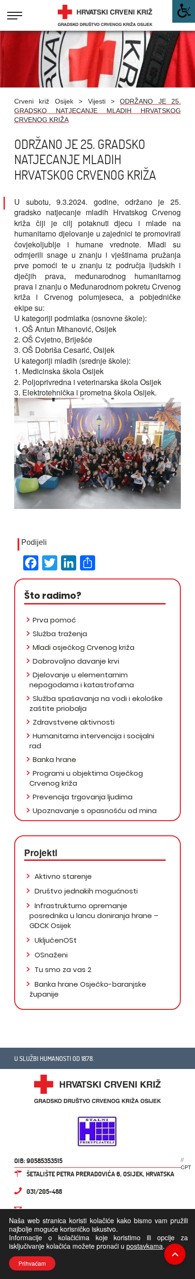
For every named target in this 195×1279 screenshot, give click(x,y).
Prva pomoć (54, 620)
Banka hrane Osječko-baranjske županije (87, 989)
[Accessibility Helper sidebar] (183, 11)
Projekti (40, 852)
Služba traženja (60, 634)
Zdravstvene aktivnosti (74, 722)
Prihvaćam (32, 1263)
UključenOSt (55, 940)
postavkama (144, 1246)
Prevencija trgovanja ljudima (83, 797)
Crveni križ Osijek (43, 101)
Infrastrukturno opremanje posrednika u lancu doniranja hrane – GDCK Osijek (94, 915)
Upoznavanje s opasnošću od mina (95, 810)
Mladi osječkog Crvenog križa (83, 647)
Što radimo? (52, 595)
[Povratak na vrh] (175, 1254)
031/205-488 (44, 1191)
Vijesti (97, 101)
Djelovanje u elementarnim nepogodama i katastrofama (81, 680)
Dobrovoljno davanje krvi (76, 661)
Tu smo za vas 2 (62, 969)
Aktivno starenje (62, 876)
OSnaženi (50, 955)
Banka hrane (54, 759)
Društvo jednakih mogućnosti (85, 891)
